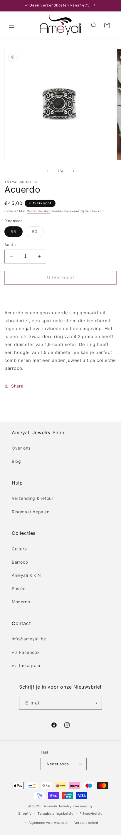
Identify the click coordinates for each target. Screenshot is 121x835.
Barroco (20, 562)
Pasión (19, 588)
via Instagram (26, 665)
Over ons (21, 447)
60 (38, 233)
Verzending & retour (32, 498)
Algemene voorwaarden (48, 823)
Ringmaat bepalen (31, 511)
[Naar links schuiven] (47, 170)
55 (17, 233)
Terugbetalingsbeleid (56, 813)
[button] (11, 25)
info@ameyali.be (29, 638)
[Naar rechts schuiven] (73, 170)
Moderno (21, 601)
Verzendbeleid (86, 823)
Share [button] (17, 385)
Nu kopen (60, 294)
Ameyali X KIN (26, 575)
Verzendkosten (39, 211)
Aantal (10, 244)
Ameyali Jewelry (58, 806)
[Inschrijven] (95, 703)
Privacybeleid (91, 813)
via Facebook (26, 652)
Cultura (19, 548)
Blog (16, 461)
